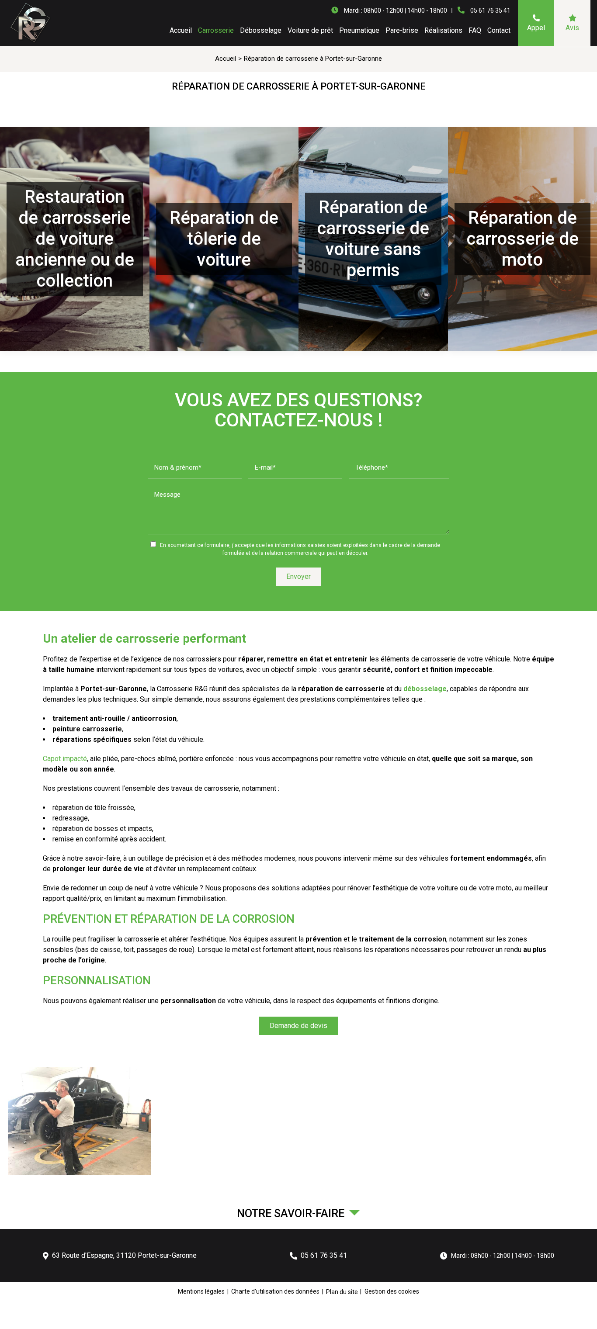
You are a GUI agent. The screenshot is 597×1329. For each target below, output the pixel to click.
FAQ (475, 30)
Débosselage (260, 30)
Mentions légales (201, 1291)
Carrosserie (216, 30)
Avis (572, 28)
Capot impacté (65, 758)
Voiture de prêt (310, 30)
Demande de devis (298, 1025)
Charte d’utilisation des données (275, 1291)
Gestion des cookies (391, 1291)
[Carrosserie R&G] (29, 23)
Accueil (181, 30)
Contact (498, 30)
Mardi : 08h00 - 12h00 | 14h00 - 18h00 (502, 1255)
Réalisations (443, 30)
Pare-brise (401, 30)
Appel (536, 28)
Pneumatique (359, 30)
